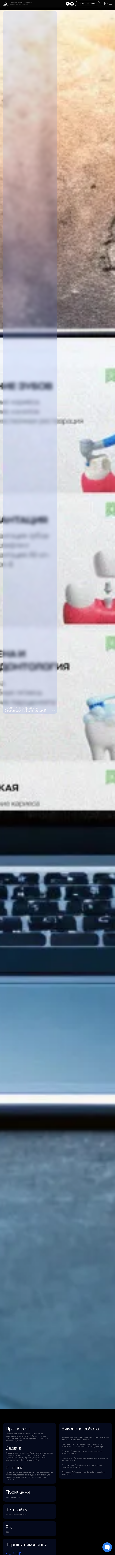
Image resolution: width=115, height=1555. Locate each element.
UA (102, 3)
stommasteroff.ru (13, 1497)
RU (106, 3)
